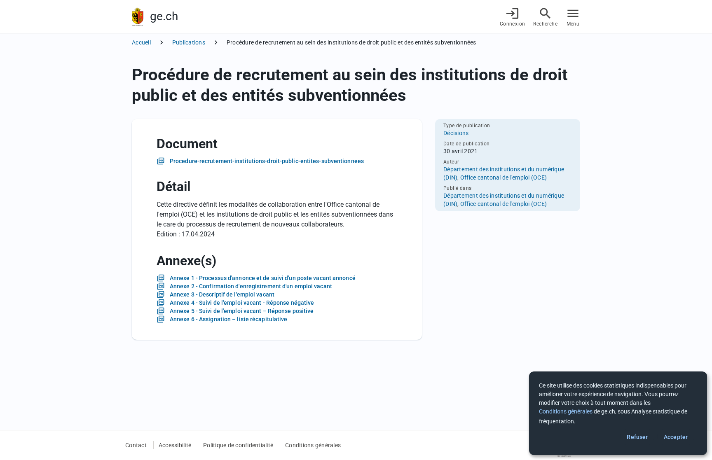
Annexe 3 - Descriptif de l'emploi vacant (222, 294)
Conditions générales (313, 445)
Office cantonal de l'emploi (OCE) (503, 177)
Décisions (455, 133)
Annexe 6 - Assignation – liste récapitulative (229, 319)
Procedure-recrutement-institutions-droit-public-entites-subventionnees (267, 161)
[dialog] (618, 413)
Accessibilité (175, 445)
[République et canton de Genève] (137, 16)
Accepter (676, 437)
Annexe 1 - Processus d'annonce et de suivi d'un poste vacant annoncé (263, 278)
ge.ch (164, 16)
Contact (136, 445)
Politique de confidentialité (238, 445)
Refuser (637, 437)
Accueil (141, 42)
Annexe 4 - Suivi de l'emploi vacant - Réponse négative (242, 302)
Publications (188, 42)
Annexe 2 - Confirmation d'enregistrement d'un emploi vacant (251, 286)
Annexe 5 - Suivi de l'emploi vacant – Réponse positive (242, 311)
